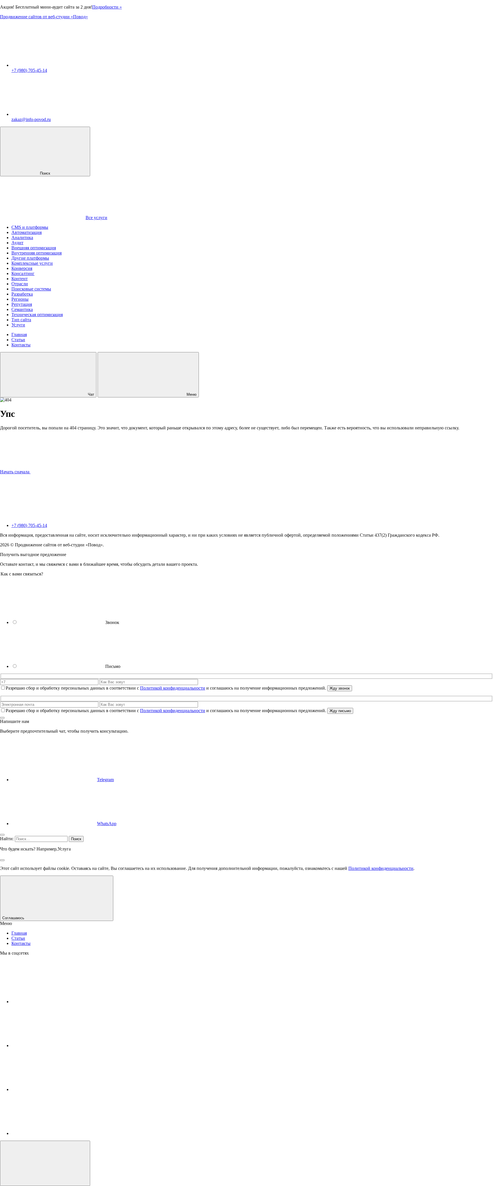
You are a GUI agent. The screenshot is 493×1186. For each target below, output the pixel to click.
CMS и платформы (29, 227)
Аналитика (22, 237)
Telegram (105, 779)
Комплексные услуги (32, 263)
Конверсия (21, 268)
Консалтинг (23, 273)
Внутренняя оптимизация (36, 252)
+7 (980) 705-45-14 (29, 70)
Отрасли (19, 283)
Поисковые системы (31, 288)
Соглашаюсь (13, 918)
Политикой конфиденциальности (172, 688)
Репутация (21, 304)
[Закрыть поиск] (2, 860)
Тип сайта (21, 319)
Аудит (17, 242)
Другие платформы (30, 258)
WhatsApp (106, 823)
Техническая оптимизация (37, 314)
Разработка (22, 294)
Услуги (18, 324)
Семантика (22, 309)
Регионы (20, 299)
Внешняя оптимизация (33, 247)
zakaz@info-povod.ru (31, 119)
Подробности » (107, 7)
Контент (19, 278)
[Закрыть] (2, 718)
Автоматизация (26, 232)
